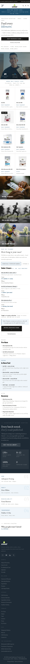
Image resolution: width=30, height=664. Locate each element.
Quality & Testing (5, 604)
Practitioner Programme (7, 646)
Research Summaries (6, 602)
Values (2, 614)
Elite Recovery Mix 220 (6, 169)
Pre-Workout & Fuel (5, 567)
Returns (3, 632)
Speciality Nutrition (5, 581)
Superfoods (4, 583)
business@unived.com (6, 651)
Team (2, 616)
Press (2, 621)
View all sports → (15, 85)
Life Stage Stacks (5, 588)
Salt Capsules (19, 147)
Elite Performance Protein (21, 169)
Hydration (3, 569)
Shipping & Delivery (5, 630)
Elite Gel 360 (4, 124)
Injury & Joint (4, 565)
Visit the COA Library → (10, 444)
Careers (3, 618)
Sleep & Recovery (5, 562)
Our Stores (3, 623)
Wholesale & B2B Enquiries (7, 644)
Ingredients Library (5, 600)
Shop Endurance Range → (15, 38)
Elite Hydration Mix (5, 147)
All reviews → (5, 528)
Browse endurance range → (11, 328)
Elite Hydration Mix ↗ (6, 300)
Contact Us (3, 637)
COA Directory (4, 595)
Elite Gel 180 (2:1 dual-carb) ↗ (8, 272)
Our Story (3, 611)
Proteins (3, 586)
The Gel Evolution (15, 42)
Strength (3, 572)
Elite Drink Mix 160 (20, 124)
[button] (2, 5)
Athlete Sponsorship (6, 649)
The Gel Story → (15, 13)
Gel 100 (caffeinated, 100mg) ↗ (9, 286)
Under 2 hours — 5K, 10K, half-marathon (11, 263)
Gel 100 (3, 102)
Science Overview (5, 597)
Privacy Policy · (10, 661)
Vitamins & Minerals (6, 579)
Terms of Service (19, 661)
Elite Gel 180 (19, 102)
